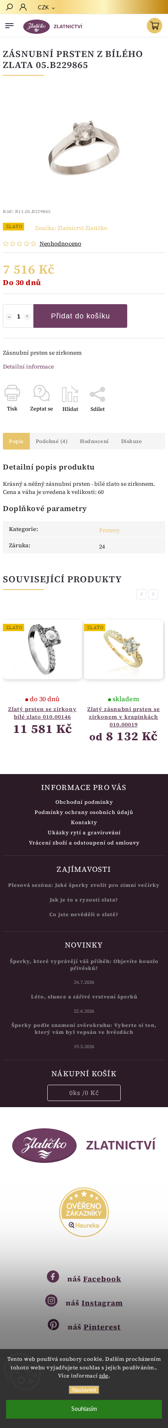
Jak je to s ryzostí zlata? (84, 899)
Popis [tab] (16, 441)
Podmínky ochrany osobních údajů (84, 812)
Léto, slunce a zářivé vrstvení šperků (84, 996)
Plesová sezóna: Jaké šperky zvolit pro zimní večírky (84, 885)
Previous (142, 594)
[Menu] (9, 24)
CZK (43, 7)
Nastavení (84, 1390)
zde (103, 1375)
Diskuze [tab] (131, 441)
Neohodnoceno (60, 243)
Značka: (71, 228)
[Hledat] (9, 8)
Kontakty (84, 822)
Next (154, 594)
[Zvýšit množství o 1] (27, 316)
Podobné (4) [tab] (52, 441)
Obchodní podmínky (84, 801)
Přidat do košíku (80, 316)
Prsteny (109, 530)
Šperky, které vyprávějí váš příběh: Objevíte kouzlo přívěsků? (84, 965)
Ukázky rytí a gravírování (84, 832)
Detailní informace (28, 366)
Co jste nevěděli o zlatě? (84, 914)
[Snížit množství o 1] (9, 316)
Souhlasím (84, 1409)
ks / (84, 1092)
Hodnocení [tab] (94, 441)
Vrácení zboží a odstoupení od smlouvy (84, 842)
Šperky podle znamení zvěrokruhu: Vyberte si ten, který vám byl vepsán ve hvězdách (84, 1028)
